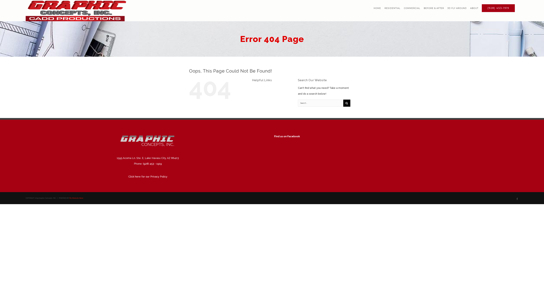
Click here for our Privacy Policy (147, 176)
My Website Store (76, 198)
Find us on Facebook (287, 136)
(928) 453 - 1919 (152, 163)
